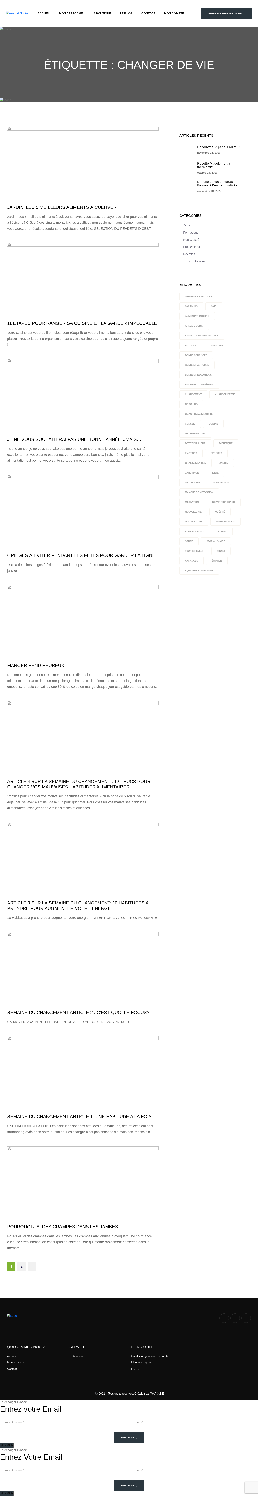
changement (193, 394)
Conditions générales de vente (149, 1356)
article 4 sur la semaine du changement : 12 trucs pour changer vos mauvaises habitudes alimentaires (78, 784)
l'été (215, 472)
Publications (191, 247)
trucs (221, 551)
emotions (191, 453)
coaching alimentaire (199, 414)
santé (189, 541)
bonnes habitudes (197, 365)
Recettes (189, 254)
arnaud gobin (194, 326)
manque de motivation (199, 492)
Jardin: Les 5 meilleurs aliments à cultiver (62, 207)
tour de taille (194, 551)
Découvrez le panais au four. (218, 147)
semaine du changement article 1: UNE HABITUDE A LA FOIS (79, 1116)
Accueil (44, 13)
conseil (190, 423)
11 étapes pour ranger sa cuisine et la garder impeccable (82, 323)
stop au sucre (215, 541)
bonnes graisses (196, 355)
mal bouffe (192, 482)
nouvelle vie (193, 512)
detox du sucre (195, 443)
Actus (187, 225)
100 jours (191, 306)
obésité (220, 512)
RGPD (135, 1368)
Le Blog (126, 13)
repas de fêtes (194, 531)
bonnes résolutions (198, 375)
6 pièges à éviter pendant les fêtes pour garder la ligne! (82, 555)
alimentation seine (197, 316)
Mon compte (174, 13)
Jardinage (192, 472)
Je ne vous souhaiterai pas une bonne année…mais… (74, 439)
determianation (195, 433)
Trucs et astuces (194, 261)
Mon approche (71, 13)
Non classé (191, 239)
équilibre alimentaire (199, 570)
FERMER (6, 1445)
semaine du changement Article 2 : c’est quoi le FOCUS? (78, 1012)
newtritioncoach (223, 502)
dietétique (226, 443)
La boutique (101, 13)
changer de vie (225, 394)
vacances (191, 561)
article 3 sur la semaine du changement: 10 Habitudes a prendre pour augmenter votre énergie (77, 905)
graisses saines (195, 463)
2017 (213, 306)
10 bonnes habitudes (198, 296)
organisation (193, 521)
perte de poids (225, 521)
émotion (217, 561)
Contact (148, 13)
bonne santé (218, 345)
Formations (190, 232)
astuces (190, 345)
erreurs (216, 453)
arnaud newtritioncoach (202, 335)
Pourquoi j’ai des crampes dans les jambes (62, 1226)
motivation (192, 502)
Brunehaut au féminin (199, 384)
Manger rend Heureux (35, 665)
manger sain (221, 482)
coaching (191, 404)
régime (222, 531)
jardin (223, 463)
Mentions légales (141, 1362)
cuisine (213, 423)
